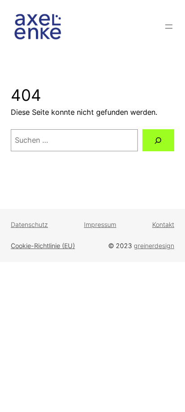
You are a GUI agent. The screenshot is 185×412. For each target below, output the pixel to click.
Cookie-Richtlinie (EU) (43, 245)
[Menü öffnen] (168, 26)
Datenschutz (29, 224)
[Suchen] (158, 140)
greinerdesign (154, 245)
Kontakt (163, 224)
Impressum (100, 224)
